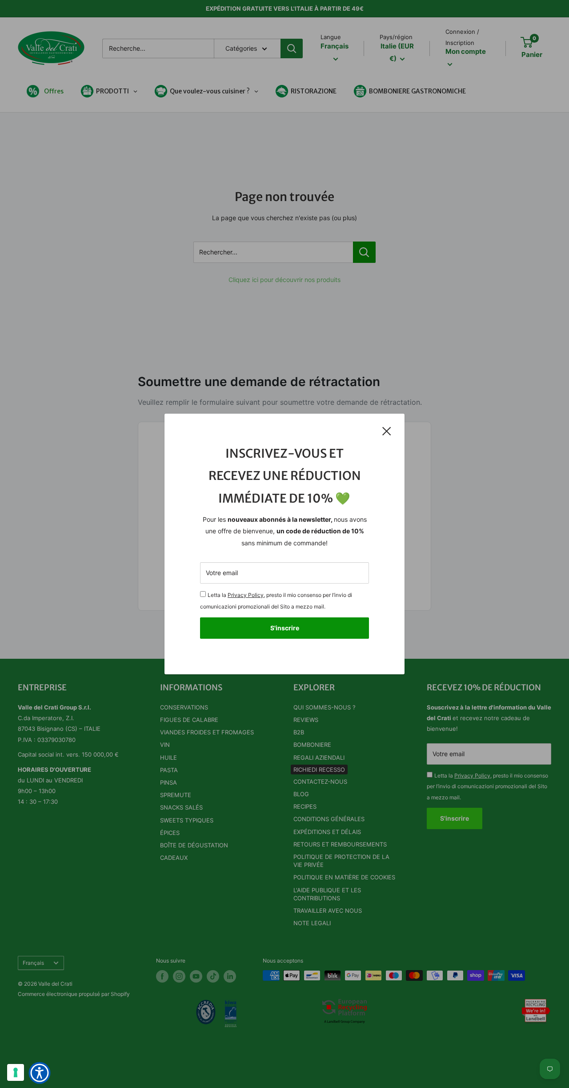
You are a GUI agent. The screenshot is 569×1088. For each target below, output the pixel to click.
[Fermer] (386, 430)
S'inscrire (284, 628)
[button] (39, 1073)
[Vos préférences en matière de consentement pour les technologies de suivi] (15, 1072)
